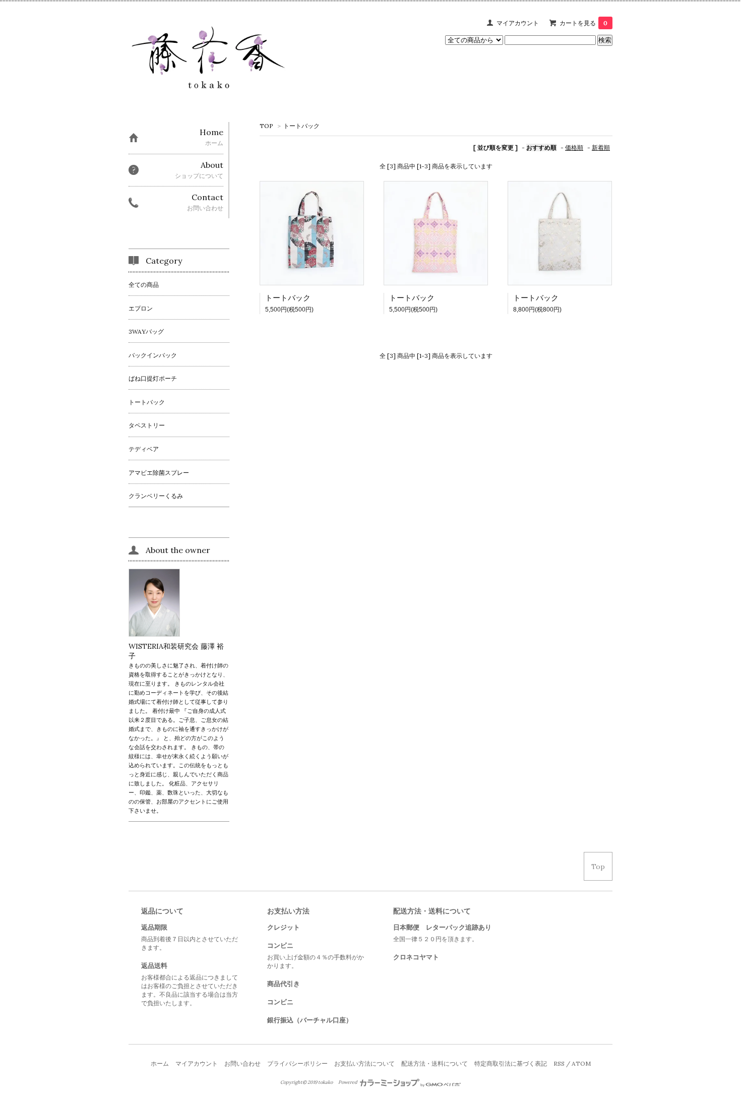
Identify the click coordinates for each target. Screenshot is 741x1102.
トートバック (301, 126)
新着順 (601, 147)
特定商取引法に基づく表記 (510, 1063)
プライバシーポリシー (297, 1063)
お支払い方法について (364, 1063)
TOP (266, 126)
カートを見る (583, 23)
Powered (348, 1082)
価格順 (574, 147)
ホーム (160, 1063)
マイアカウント (518, 23)
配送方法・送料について (434, 1063)
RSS (559, 1063)
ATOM (581, 1063)
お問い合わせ (242, 1063)
